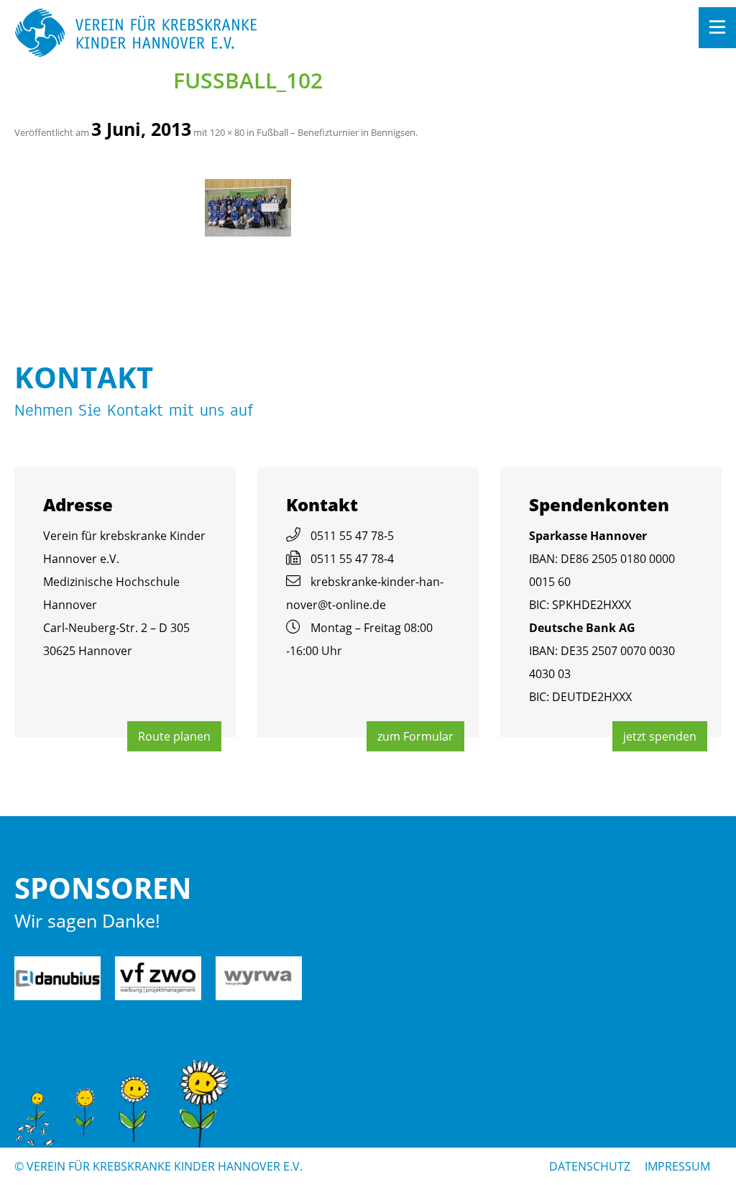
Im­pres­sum (677, 1166)
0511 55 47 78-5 (352, 536)
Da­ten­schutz (589, 1166)
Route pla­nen (174, 736)
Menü (717, 27)
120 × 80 (227, 132)
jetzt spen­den (659, 736)
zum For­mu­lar (415, 736)
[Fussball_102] (247, 208)
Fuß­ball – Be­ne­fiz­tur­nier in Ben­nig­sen (336, 132)
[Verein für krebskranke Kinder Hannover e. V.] (297, 33)
